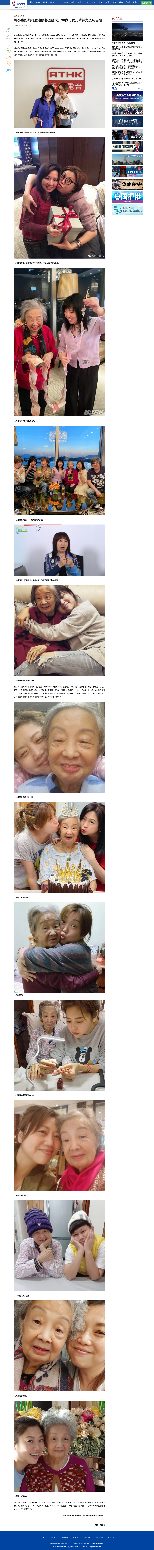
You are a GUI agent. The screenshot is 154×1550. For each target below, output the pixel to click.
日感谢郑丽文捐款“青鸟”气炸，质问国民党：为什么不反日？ (127, 55)
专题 (114, 2)
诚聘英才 (65, 1537)
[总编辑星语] (127, 126)
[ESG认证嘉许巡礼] (127, 214)
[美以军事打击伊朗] (127, 164)
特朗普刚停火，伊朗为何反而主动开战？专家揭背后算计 (127, 84)
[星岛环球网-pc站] (18, 10)
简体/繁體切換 (146, 3)
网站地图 (54, 1537)
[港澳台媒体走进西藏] (127, 114)
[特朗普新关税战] (127, 152)
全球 (59, 2)
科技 (86, 2)
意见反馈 (111, 1537)
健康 (80, 2)
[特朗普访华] (127, 139)
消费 (73, 2)
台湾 (52, 2)
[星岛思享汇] (127, 101)
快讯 (31, 2)
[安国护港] (127, 202)
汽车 (100, 2)
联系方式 (76, 1537)
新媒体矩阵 (99, 1537)
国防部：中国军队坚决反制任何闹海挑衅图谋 (127, 48)
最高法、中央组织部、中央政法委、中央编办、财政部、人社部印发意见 (127, 61)
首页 (15, 16)
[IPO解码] (127, 177)
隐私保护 (87, 1537)
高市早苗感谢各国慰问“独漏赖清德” (127, 78)
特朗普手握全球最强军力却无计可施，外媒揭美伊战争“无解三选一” (126, 67)
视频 (135, 2)
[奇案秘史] (127, 189)
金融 (66, 2)
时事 (38, 2)
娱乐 (128, 2)
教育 (121, 2)
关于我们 (43, 1537)
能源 (93, 2)
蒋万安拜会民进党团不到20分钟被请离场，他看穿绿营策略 (127, 73)
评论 (107, 2)
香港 (45, 2)
